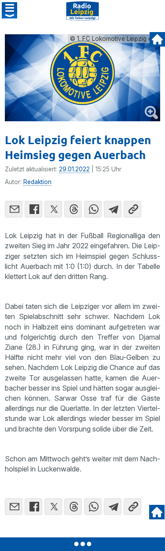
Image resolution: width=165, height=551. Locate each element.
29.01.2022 (74, 169)
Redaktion (37, 181)
